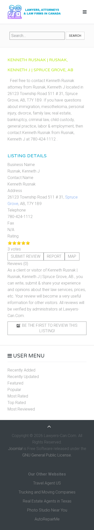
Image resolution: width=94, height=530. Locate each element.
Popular (14, 389)
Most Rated (18, 396)
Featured (15, 383)
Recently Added (21, 370)
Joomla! (15, 448)
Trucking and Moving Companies (47, 492)
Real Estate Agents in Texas (47, 501)
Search (75, 36)
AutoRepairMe (47, 519)
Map (72, 256)
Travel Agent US (47, 483)
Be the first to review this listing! (49, 328)
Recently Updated (23, 376)
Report (54, 256)
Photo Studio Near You (47, 510)
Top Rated (17, 402)
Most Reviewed (21, 409)
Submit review (25, 256)
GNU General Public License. (47, 455)
